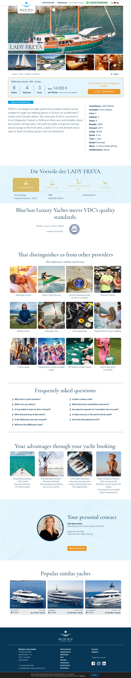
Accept (94, 675)
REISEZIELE (62, 3)
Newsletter (64, 668)
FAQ (61, 657)
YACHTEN (27, 74)
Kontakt (63, 660)
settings (82, 676)
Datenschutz (65, 665)
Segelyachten (65, 652)
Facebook (93, 663)
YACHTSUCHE (48, 3)
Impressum (64, 663)
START (21, 74)
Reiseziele (64, 655)
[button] (112, 2)
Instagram (98, 663)
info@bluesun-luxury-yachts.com (32, 668)
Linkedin (104, 663)
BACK (15, 74)
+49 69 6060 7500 (27, 666)
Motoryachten (65, 649)
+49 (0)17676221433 (98, 3)
